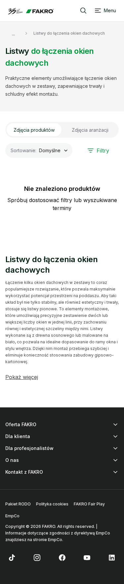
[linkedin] (112, 557)
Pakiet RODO (18, 503)
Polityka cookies (52, 503)
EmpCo (12, 515)
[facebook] (62, 557)
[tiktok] (12, 557)
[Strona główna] (31, 11)
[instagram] (37, 557)
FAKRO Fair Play (89, 503)
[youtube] (87, 557)
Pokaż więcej (21, 377)
